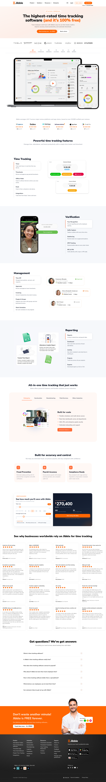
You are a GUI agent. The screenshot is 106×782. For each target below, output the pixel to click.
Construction (38, 398)
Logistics (29, 749)
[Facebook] (70, 768)
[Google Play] (84, 750)
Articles (42, 751)
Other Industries (77, 398)
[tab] (33, 51)
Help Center (57, 751)
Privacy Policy (85, 777)
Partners (56, 747)
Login (71, 3)
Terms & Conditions (74, 777)
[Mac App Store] (73, 754)
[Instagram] (72, 768)
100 (32, 511)
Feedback (56, 749)
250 (36, 511)
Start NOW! (88, 3)
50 (28, 511)
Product (32, 3)
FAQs (55, 753)
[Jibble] (18, 3)
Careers (56, 745)
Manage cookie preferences (58, 756)
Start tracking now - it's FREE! (47, 31)
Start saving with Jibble (73, 515)
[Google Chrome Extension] (73, 758)
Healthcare (29, 753)
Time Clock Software (18, 751)
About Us (56, 742)
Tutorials (42, 753)
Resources (47, 3)
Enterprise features (64, 429)
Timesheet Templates (46, 745)
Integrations (16, 755)
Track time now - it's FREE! (23, 726)
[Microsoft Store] (84, 754)
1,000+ (44, 511)
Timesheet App (17, 748)
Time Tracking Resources (44, 747)
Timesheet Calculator (46, 742)
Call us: (87, 5)
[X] (77, 768)
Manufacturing (50, 398)
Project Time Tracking (18, 753)
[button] (53, 83)
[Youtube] (75, 768)
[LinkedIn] (68, 768)
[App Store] (73, 750)
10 (25, 511)
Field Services (64, 398)
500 (40, 511)
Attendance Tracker (18, 742)
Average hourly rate (21, 513)
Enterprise (56, 3)
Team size (18, 504)
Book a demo (79, 3)
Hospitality (29, 751)
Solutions (39, 3)
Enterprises (30, 742)
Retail (28, 756)
